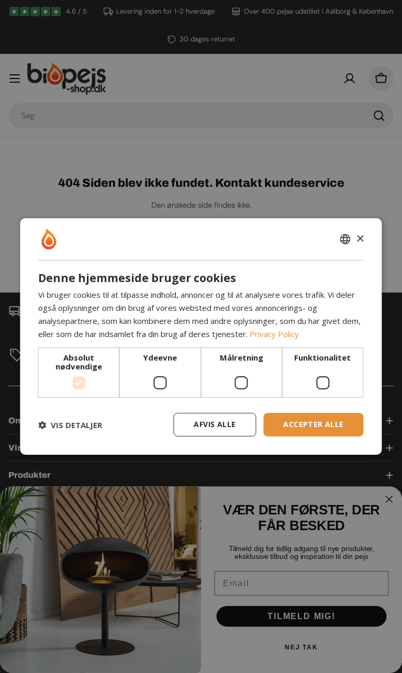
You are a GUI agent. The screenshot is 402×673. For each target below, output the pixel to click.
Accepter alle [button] (313, 424)
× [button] (360, 238)
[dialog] (201, 336)
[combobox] (345, 239)
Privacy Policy (274, 334)
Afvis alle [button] (215, 424)
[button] (70, 425)
